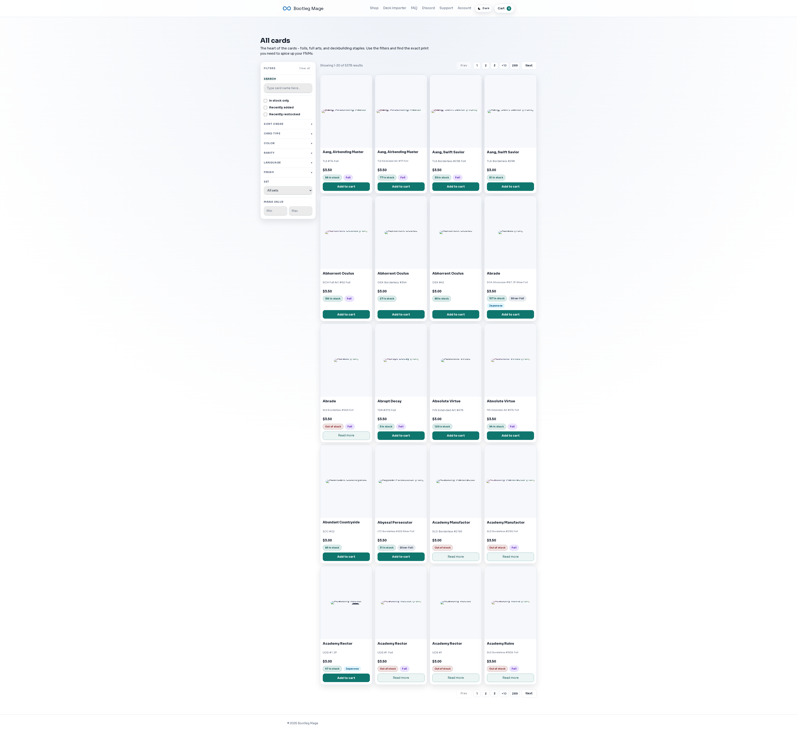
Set (266, 181)
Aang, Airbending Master (343, 152)
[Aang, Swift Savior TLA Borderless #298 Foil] (456, 111)
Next (529, 65)
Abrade (493, 273)
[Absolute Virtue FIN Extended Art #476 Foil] (510, 360)
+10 (504, 65)
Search (270, 79)
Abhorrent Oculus (338, 273)
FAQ (414, 8)
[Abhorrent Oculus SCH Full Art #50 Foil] (346, 232)
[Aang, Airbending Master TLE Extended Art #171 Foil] (401, 111)
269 (515, 65)
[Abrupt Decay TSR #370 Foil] (401, 360)
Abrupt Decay (389, 401)
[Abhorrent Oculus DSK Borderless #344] (401, 232)
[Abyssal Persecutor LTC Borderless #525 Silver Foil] (401, 481)
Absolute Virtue (446, 401)
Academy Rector (337, 643)
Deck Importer (394, 8)
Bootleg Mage (308, 8)
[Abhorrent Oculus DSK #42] (456, 232)
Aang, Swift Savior (448, 152)
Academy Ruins (500, 643)
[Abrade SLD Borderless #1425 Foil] (346, 360)
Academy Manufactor (451, 522)
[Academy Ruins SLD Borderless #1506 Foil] (510, 602)
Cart (504, 8)
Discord (428, 8)
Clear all (304, 68)
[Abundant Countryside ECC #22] (346, 481)
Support (446, 8)
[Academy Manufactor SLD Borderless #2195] (456, 481)
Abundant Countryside (341, 522)
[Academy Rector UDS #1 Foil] (401, 602)
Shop (374, 8)
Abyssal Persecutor (395, 522)
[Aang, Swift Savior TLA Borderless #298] (510, 111)
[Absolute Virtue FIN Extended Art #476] (456, 360)
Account (464, 8)
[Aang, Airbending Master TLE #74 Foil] (346, 111)
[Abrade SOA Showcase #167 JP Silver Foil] (510, 232)
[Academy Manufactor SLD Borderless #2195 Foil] (510, 481)
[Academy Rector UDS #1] (456, 602)
